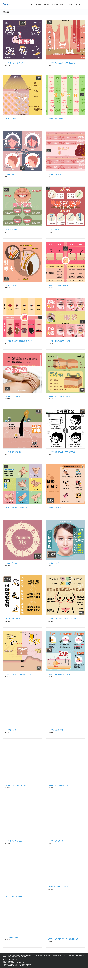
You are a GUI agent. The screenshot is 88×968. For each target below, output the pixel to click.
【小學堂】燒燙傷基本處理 (56, 730)
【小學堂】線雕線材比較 (55, 174)
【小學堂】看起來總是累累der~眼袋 (59, 341)
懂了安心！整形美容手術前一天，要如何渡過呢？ (63, 939)
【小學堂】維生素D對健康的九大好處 (16, 785)
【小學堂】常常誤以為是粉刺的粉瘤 (59, 674)
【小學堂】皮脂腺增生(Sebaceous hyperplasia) (18, 674)
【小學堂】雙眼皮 (10, 285)
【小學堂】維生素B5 (11, 563)
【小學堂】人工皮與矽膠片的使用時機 (59, 785)
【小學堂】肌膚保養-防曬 (56, 841)
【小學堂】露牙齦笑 (11, 230)
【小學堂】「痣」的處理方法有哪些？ (59, 285)
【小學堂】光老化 (10, 118)
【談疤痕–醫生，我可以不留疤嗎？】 (59, 886)
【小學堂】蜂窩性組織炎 (55, 507)
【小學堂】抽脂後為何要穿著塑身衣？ (59, 396)
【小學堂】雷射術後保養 (12, 619)
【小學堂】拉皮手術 (54, 563)
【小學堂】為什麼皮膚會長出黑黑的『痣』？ (18, 341)
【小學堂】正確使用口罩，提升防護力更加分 (61, 452)
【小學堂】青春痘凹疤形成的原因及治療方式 (61, 63)
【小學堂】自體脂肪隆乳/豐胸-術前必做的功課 (62, 619)
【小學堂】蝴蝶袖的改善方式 (14, 63)
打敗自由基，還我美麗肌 (12, 937)
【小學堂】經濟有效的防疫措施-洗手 (16, 507)
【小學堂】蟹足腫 (53, 230)
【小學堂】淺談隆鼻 (11, 174)
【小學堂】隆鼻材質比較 (55, 118)
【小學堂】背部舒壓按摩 (12, 396)
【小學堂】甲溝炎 (10, 730)
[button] (82, 4)
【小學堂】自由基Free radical (13, 841)
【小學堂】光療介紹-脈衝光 (13, 896)
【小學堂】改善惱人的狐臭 (13, 452)
